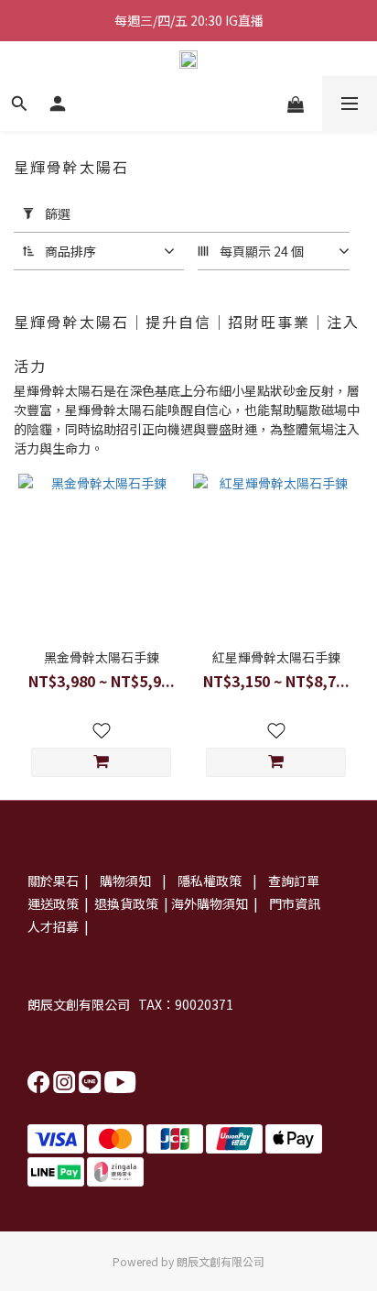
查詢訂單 (293, 880)
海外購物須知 (209, 903)
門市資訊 (294, 903)
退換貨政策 (125, 903)
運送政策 (53, 903)
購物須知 (127, 880)
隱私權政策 (211, 880)
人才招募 (53, 926)
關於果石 (53, 880)
